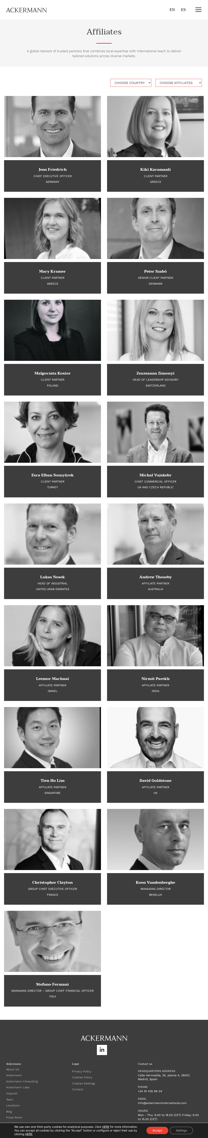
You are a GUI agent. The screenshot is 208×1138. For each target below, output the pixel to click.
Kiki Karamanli (155, 169)
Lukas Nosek (52, 577)
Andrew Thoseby (155, 577)
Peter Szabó (155, 271)
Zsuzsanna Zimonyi (155, 373)
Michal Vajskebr (156, 475)
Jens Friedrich (53, 169)
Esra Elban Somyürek (52, 475)
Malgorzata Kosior (53, 373)
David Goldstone (155, 781)
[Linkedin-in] (102, 1050)
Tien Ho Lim (53, 781)
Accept (157, 1130)
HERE (105, 1126)
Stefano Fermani (52, 984)
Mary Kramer (52, 271)
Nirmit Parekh (156, 679)
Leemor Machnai (52, 679)
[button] (198, 9)
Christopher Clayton (52, 882)
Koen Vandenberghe (155, 882)
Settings (181, 1130)
